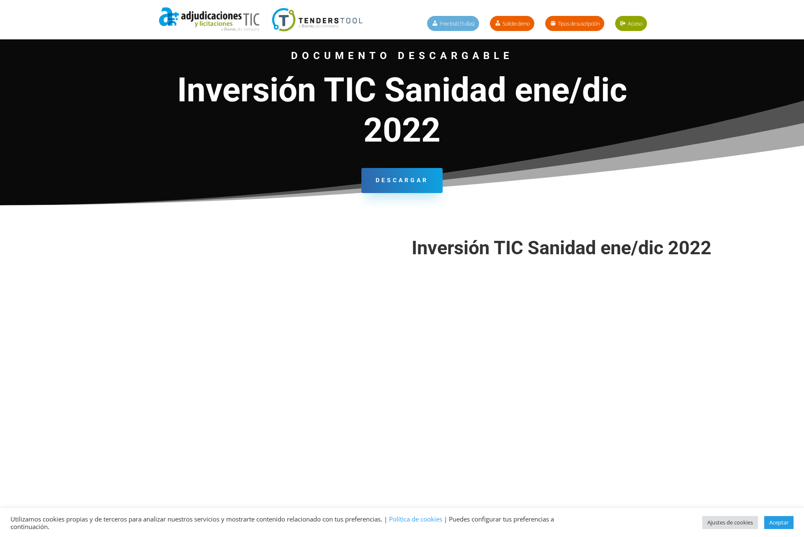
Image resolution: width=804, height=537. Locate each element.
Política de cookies (415, 519)
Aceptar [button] (779, 522)
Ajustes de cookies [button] (730, 522)
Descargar (402, 180)
